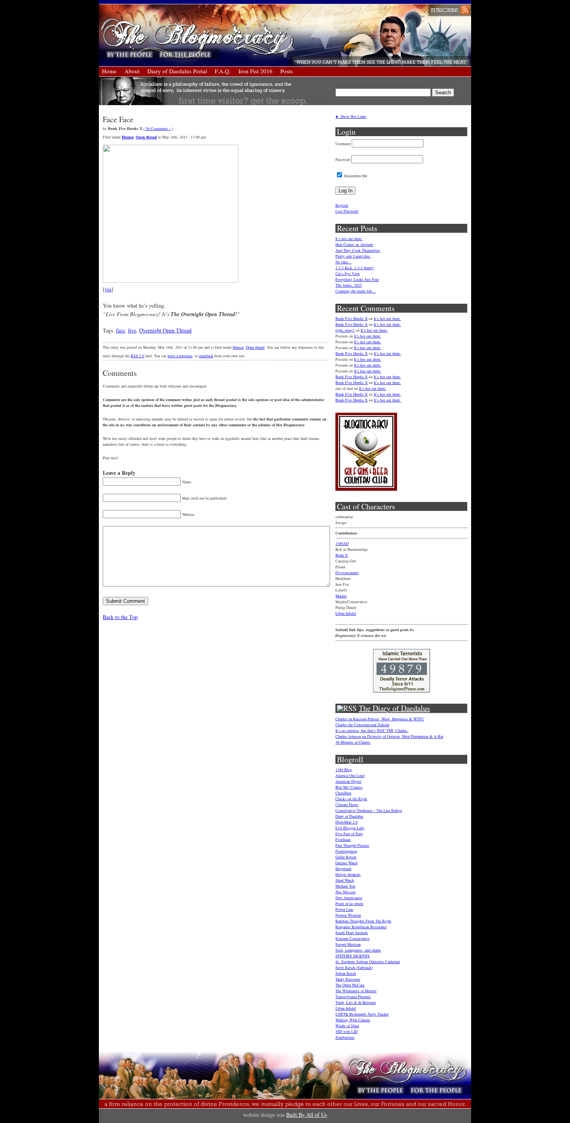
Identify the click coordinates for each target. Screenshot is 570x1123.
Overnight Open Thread (165, 330)
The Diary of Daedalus (394, 708)
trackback (206, 355)
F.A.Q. (223, 71)
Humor (127, 137)
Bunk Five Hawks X (351, 318)
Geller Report (345, 857)
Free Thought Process (352, 845)
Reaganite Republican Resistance (361, 926)
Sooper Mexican (348, 944)
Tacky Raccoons (347, 979)
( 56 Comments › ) (158, 128)
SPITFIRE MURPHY (352, 956)
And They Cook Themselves (357, 250)
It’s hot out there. (349, 238)
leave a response (180, 355)
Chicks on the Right (351, 798)
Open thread (146, 137)
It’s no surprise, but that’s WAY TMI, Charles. (371, 730)
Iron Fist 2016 (255, 71)
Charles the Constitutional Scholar (362, 724)
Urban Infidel (345, 613)
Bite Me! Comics (349, 787)
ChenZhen (343, 793)
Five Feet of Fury (349, 833)
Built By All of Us (306, 1114)
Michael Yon (345, 886)
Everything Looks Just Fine (357, 279)
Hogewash (343, 868)
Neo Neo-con (345, 892)
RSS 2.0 (137, 355)
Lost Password (346, 211)
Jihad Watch (344, 880)
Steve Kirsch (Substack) (354, 967)
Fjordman (343, 839)
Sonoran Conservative (352, 938)
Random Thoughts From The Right (363, 921)
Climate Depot (346, 804)
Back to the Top (120, 617)
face (120, 330)
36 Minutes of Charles (352, 742)
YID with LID (346, 1031)
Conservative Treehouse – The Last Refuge (368, 810)
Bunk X (341, 555)
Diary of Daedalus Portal (177, 71)
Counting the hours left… (355, 291)
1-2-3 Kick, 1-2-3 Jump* (354, 267)
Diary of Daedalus (349, 816)
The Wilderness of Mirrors (356, 990)
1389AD (342, 543)
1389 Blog (343, 769)
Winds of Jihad (347, 1025)
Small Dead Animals (351, 932)
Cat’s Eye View (347, 273)
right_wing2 (344, 330)
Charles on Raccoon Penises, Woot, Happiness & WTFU (379, 719)
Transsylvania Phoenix (353, 996)
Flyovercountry (347, 572)
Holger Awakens (348, 874)
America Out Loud (349, 775)
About (132, 71)
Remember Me (355, 175)
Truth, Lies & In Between (355, 1002)
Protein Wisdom (348, 915)
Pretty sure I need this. (353, 256)
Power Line (344, 909)
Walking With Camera (352, 1020)
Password (342, 159)
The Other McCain (349, 985)
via (108, 289)
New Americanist (348, 897)
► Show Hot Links (350, 116)
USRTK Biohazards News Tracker (362, 1014)
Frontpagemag (346, 851)
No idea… (343, 262)
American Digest (348, 781)
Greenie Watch (346, 862)
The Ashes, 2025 (348, 285)
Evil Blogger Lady (349, 828)
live (132, 330)
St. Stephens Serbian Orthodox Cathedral (367, 961)
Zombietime (344, 1037)
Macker (341, 596)
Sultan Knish (345, 973)
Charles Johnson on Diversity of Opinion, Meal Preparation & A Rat (389, 736)
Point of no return (349, 903)
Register (341, 205)
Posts (286, 71)
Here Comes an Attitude (354, 244)
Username (343, 143)
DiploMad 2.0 (346, 822)
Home (109, 71)
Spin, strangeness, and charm (358, 950)
